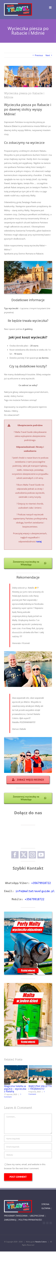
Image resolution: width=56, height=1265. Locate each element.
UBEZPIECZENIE (37, 1215)
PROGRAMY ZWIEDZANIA (15, 1215)
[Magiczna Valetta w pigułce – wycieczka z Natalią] (16, 1074)
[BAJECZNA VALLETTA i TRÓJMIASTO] (40, 1074)
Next (48, 55)
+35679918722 (41, 883)
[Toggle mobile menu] (50, 7)
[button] (7, 1082)
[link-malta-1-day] (28, 984)
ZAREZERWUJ (10, 1219)
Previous (39, 55)
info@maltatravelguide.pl (35, 891)
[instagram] (32, 854)
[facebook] (15, 854)
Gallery (21, 1074)
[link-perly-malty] (28, 912)
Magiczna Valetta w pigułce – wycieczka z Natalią (11, 1074)
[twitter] (23, 854)
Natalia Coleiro (41, 1242)
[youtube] (41, 854)
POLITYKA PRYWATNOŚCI (30, 1219)
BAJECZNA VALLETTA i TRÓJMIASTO (35, 1074)
